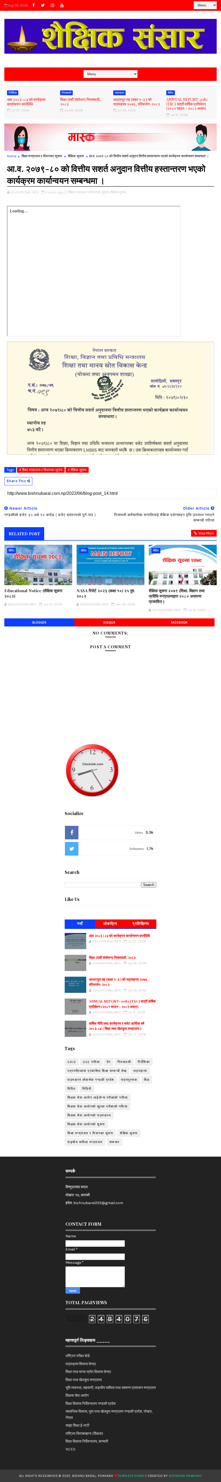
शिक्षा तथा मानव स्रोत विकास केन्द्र (88, 1371)
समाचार (114, 1142)
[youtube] (62, 5)
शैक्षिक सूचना (76, 156)
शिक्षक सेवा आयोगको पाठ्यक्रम (89, 1115)
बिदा (147, 1080)
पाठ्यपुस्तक (129, 1080)
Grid (71, 1062)
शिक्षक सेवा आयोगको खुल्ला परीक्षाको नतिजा (97, 1106)
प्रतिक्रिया (141, 923)
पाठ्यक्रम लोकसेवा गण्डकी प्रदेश (90, 1080)
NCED (70, 1449)
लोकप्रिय (110, 923)
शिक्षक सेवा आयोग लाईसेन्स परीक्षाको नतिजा (97, 1097)
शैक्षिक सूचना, (118, 192)
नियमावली (66, 92)
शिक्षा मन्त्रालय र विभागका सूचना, (88, 192)
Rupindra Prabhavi (185, 1476)
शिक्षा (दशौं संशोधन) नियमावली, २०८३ (80, 102)
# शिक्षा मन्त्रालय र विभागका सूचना (41, 470)
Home (11, 156)
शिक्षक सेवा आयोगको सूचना (86, 1124)
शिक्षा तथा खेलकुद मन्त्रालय (83, 1380)
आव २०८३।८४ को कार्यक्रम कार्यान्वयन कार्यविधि (26, 102)
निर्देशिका (13, 92)
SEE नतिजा (91, 1062)
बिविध (170, 92)
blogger (39, 622)
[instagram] (52, 5)
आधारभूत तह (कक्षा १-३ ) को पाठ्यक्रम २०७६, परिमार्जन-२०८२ (136, 102)
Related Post (24, 533)
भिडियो (87, 1089)
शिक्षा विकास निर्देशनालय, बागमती (86, 1441)
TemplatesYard (131, 1476)
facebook (179, 622)
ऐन (109, 1062)
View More (206, 533)
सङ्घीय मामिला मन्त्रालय (85, 1142)
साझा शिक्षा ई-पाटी (77, 1425)
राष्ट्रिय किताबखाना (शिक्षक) (84, 1433)
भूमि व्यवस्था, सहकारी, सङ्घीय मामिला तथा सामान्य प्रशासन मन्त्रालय (110, 1387)
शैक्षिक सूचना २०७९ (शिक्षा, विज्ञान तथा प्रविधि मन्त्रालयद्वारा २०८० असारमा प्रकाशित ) (177, 596)
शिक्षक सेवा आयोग (77, 1395)
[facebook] (33, 5)
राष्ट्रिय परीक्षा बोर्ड (77, 1356)
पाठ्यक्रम (119, 92)
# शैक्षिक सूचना (77, 470)
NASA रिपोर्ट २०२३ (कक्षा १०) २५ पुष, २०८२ (106, 593)
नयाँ (80, 923)
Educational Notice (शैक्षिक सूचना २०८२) (33, 593)
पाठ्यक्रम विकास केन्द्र (80, 1364)
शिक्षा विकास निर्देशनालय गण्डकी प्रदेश (90, 1403)
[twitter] (43, 5)
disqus (109, 622)
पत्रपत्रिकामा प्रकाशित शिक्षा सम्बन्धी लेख (97, 1071)
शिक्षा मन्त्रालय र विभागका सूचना (42, 156)
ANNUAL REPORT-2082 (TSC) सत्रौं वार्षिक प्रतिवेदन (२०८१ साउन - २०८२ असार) (187, 104)
